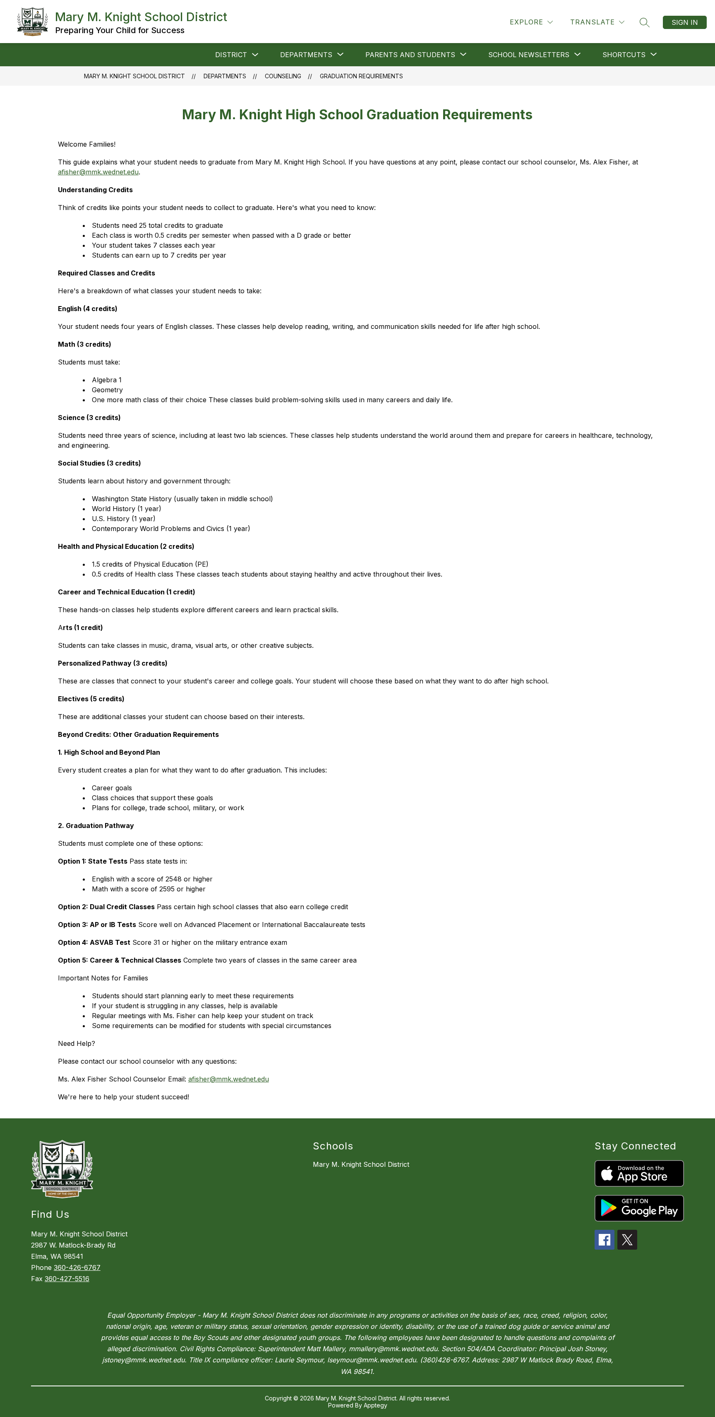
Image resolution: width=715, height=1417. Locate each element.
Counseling (283, 76)
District (231, 55)
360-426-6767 (77, 1267)
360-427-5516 (67, 1279)
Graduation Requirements (361, 76)
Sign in (685, 22)
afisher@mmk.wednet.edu (98, 172)
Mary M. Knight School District (134, 76)
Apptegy (375, 1405)
